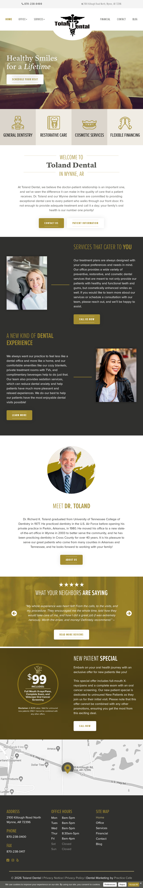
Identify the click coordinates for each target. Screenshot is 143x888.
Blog (135, 19)
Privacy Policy (74, 878)
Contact (121, 19)
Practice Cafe (123, 878)
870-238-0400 (33, 4)
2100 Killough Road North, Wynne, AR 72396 (102, 4)
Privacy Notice (53, 878)
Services (38, 19)
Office (22, 19)
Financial (105, 19)
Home (8, 19)
